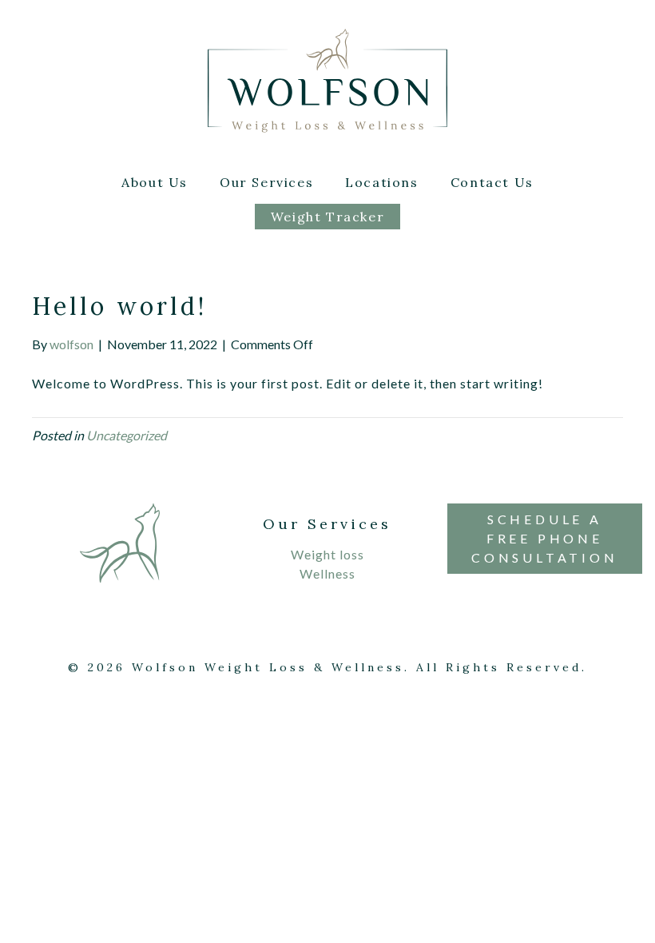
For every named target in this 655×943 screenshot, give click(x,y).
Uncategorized (126, 435)
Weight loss (327, 554)
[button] (544, 538)
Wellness (327, 573)
